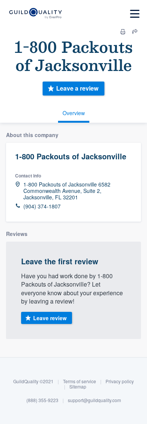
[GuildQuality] (35, 14)
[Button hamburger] (134, 14)
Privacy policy (120, 381)
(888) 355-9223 (42, 400)
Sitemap (77, 386)
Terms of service (79, 381)
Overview (74, 113)
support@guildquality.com (94, 400)
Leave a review (77, 88)
